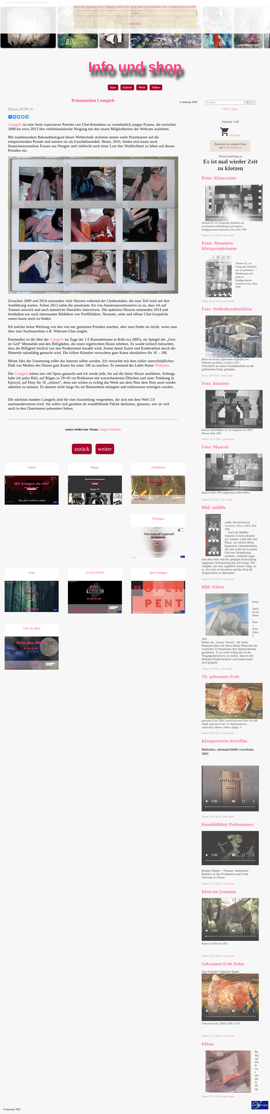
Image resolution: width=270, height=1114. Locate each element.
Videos (156, 87)
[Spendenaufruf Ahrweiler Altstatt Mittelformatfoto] (77, 47)
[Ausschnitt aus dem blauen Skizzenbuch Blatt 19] (217, 47)
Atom (234, 109)
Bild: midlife (214, 507)
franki (231, 235)
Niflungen (158, 518)
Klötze (208, 1044)
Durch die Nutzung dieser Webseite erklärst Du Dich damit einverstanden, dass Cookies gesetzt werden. (135, 6)
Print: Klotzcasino (219, 178)
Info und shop (135, 67)
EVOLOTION (95, 572)
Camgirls (15, 124)
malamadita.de (233, 147)
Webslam (162, 365)
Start (113, 87)
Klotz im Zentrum (219, 891)
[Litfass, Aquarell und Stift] (248, 47)
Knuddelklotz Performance (228, 824)
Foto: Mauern (215, 446)
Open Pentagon (158, 572)
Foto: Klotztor (215, 383)
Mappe (95, 467)
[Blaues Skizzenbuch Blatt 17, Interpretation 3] (114, 47)
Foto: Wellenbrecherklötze (227, 309)
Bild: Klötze (213, 586)
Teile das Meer (31, 628)
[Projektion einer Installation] (28, 47)
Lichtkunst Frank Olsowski (26, 2)
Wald (32, 572)
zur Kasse (235, 135)
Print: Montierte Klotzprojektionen (219, 246)
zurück (81, 449)
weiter (105, 449)
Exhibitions (158, 467)
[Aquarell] (166, 47)
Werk (142, 87)
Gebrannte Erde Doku (223, 963)
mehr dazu (135, 23)
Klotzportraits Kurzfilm (224, 740)
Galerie (127, 87)
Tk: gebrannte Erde (220, 676)
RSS (225, 109)
